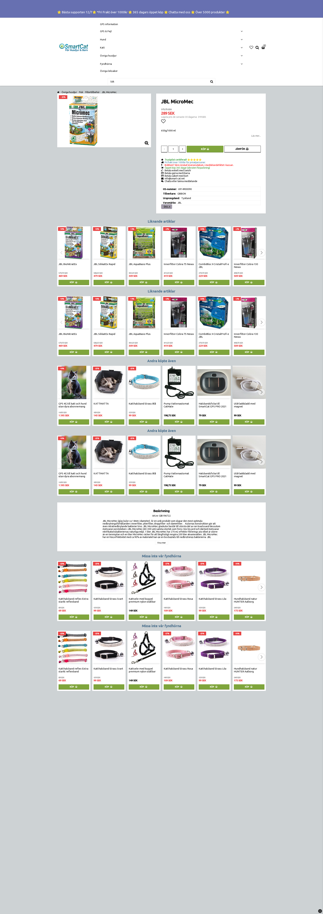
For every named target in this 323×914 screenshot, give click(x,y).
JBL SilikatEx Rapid (104, 264)
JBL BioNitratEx (68, 264)
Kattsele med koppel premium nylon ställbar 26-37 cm (142, 601)
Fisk (81, 92)
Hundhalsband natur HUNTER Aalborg (245, 600)
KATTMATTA (101, 403)
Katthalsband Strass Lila (212, 598)
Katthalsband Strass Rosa (178, 598)
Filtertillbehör (92, 92)
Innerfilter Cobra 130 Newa (246, 265)
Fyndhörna (106, 64)
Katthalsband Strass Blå (142, 403)
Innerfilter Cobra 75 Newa (179, 264)
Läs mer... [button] (256, 135)
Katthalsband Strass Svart (108, 598)
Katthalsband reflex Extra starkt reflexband (73, 600)
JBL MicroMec (109, 92)
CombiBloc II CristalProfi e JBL (214, 265)
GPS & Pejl (106, 31)
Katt (102, 47)
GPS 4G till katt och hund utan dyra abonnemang (72, 405)
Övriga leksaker (109, 71)
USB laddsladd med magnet (244, 405)
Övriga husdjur (108, 55)
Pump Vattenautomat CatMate (176, 405)
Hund (103, 39)
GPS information (109, 24)
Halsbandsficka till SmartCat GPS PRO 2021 (212, 405)
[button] (251, 47)
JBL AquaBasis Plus (140, 264)
